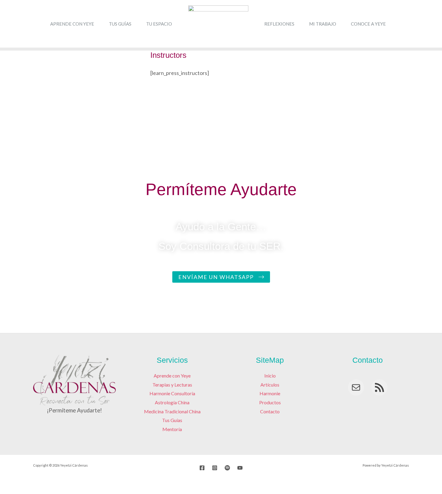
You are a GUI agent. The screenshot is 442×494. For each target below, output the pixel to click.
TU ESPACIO (159, 23)
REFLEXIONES (279, 23)
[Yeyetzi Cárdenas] (218, 23)
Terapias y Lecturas (172, 384)
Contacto (270, 411)
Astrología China (172, 402)
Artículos (269, 384)
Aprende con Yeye (172, 375)
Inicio (270, 375)
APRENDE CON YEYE (72, 23)
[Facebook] (202, 468)
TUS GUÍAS (120, 23)
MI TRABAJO (322, 23)
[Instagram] (214, 468)
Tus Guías (172, 420)
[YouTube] (240, 468)
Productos (270, 402)
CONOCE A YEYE (368, 23)
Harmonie (269, 393)
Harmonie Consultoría (172, 393)
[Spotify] (227, 468)
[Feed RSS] (379, 387)
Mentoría (172, 429)
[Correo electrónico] (356, 387)
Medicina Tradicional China (172, 411)
